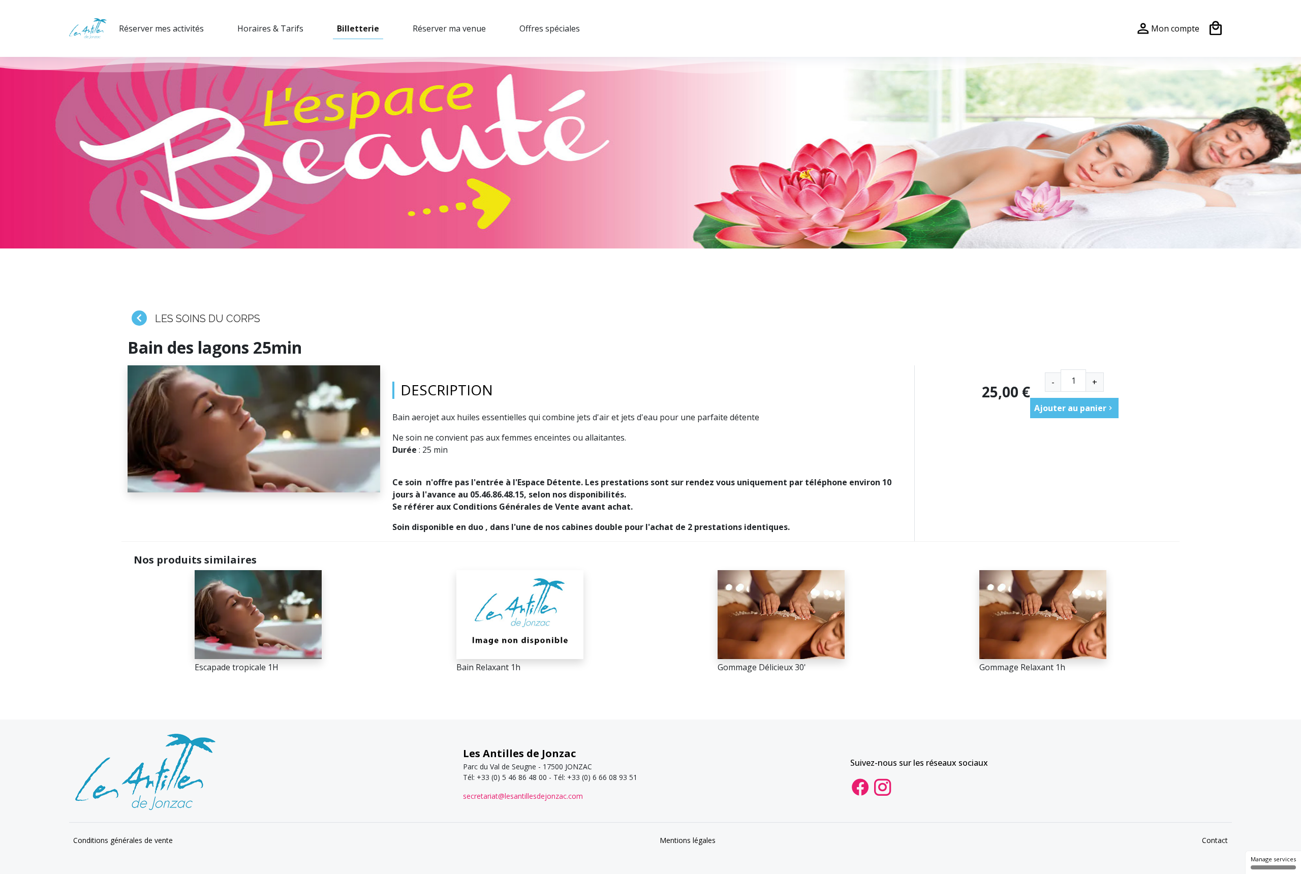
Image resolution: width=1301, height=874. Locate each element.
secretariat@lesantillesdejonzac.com (523, 796)
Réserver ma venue (449, 28)
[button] (1074, 408)
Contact (1215, 840)
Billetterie (358, 28)
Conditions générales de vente (123, 840)
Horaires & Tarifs (270, 28)
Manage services (1273, 859)
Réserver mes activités (161, 28)
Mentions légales (688, 840)
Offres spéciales (549, 28)
